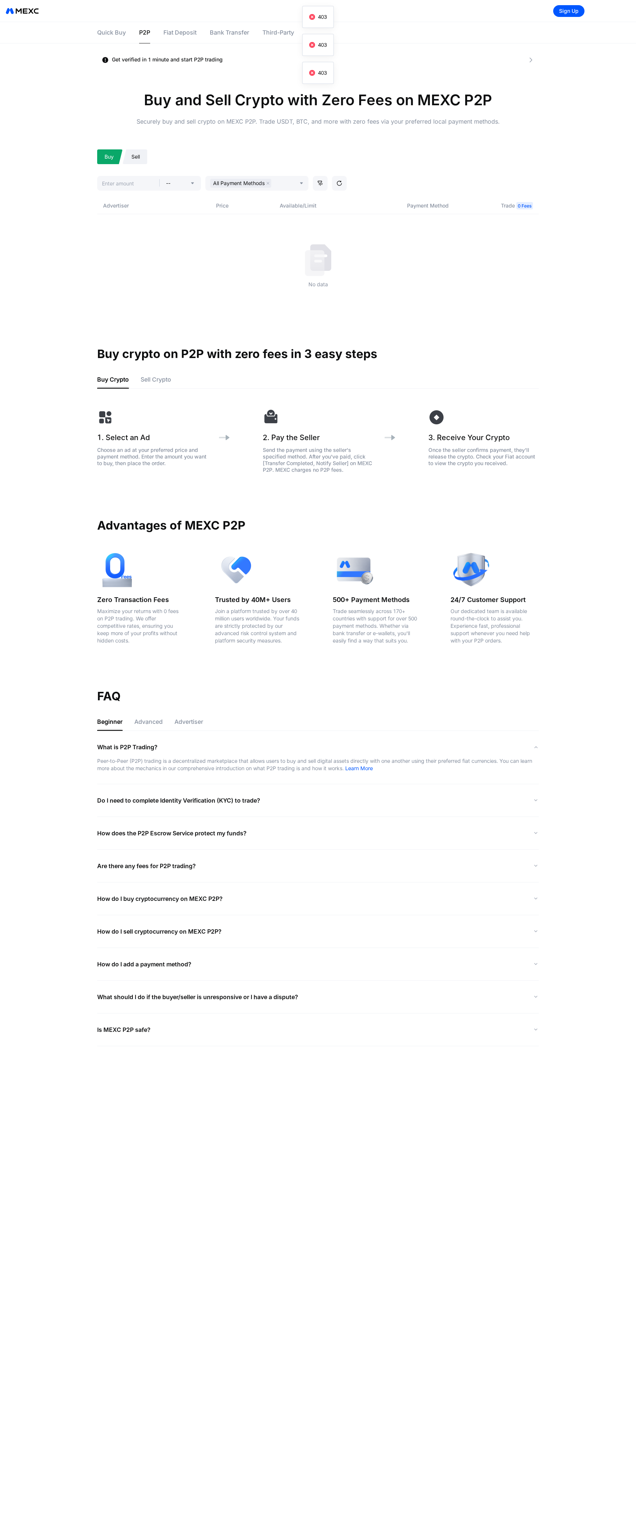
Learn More (359, 768)
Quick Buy (111, 32)
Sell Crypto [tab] (156, 379)
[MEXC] (22, 11)
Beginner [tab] (110, 721)
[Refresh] (339, 183)
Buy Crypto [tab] (113, 379)
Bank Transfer (229, 32)
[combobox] (275, 184)
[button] (320, 183)
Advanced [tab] (148, 721)
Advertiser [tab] (188, 721)
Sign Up (569, 11)
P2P (144, 32)
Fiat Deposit (180, 32)
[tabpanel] (318, 441)
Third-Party (278, 32)
